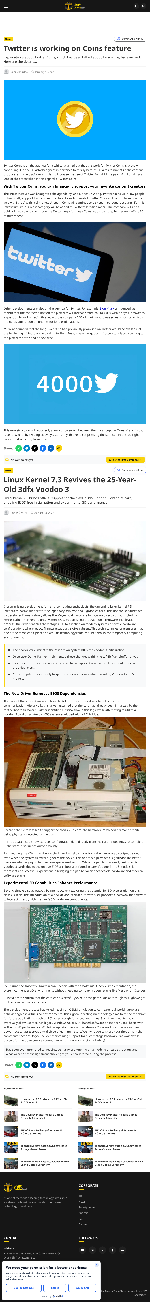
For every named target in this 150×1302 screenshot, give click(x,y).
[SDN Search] (143, 6)
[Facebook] (112, 1250)
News (8, 39)
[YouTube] (82, 1250)
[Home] (75, 6)
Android (84, 1213)
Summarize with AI (132, 38)
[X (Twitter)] (102, 1250)
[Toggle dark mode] (136, 6)
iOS (81, 1218)
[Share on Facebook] (43, 448)
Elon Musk (107, 308)
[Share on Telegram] (26, 448)
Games (83, 1224)
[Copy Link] (59, 448)
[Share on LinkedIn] (51, 448)
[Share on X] (34, 448)
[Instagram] (92, 1250)
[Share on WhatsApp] (18, 448)
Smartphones (87, 1207)
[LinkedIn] (122, 1250)
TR (80, 1196)
